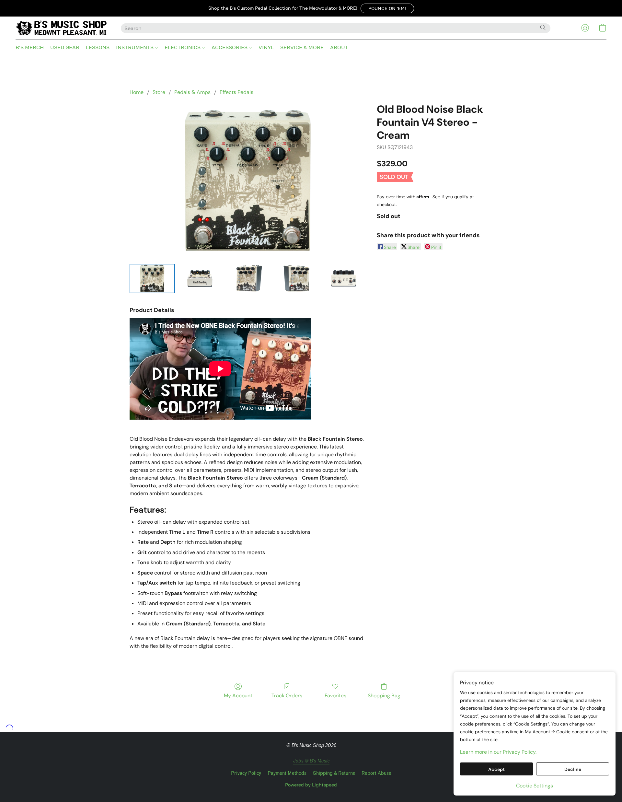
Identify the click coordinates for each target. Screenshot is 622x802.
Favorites (335, 695)
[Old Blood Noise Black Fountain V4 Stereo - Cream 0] (152, 278)
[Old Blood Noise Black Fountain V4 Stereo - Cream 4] (343, 278)
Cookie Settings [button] (534, 785)
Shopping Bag (384, 695)
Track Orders (286, 695)
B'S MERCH (30, 47)
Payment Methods (287, 773)
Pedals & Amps (192, 92)
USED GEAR (64, 47)
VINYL (266, 47)
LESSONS (97, 47)
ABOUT (339, 47)
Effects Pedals (236, 92)
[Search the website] (543, 27)
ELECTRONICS (183, 47)
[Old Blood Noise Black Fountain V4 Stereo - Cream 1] (200, 278)
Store (159, 92)
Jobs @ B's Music (311, 761)
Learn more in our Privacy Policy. (498, 752)
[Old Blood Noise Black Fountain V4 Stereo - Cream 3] (295, 278)
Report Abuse (376, 773)
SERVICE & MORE (302, 47)
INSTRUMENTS (135, 47)
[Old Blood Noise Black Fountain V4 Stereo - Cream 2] (248, 278)
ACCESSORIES (230, 47)
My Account (238, 695)
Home (137, 92)
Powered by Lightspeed (311, 784)
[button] (387, 8)
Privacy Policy (246, 773)
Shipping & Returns (334, 773)
